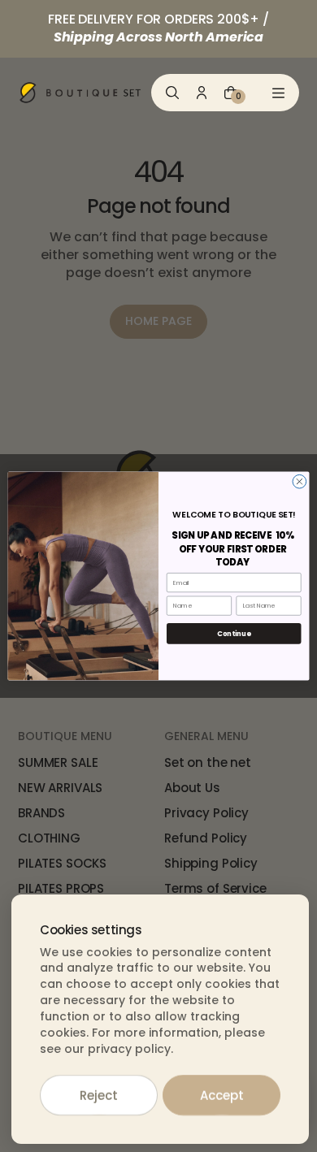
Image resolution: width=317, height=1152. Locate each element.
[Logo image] (80, 92)
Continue (233, 634)
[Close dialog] (299, 481)
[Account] (201, 92)
